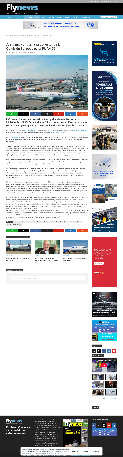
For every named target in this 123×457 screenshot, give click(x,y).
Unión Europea (55, 133)
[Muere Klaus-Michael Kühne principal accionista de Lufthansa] (47, 247)
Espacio (51, 17)
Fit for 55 (63, 133)
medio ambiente (45, 41)
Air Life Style (86, 17)
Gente (37, 256)
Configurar (96, 451)
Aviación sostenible (25, 41)
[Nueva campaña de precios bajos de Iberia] (18, 247)
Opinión (9, 17)
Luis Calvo (32, 52)
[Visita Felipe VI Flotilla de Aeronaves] (111, 377)
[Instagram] (99, 351)
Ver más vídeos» (112, 402)
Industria (19, 17)
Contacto (18, 1)
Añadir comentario (22, 52)
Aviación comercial (31, 17)
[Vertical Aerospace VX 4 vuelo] (111, 392)
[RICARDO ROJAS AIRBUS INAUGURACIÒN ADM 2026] (98, 377)
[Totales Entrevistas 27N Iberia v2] (98, 392)
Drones (59, 17)
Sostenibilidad (56, 41)
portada (9, 224)
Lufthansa (65, 222)
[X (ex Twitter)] (94, 351)
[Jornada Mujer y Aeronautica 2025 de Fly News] (111, 384)
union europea (17, 224)
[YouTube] (114, 351)
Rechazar (86, 451)
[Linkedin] (109, 351)
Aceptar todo (75, 451)
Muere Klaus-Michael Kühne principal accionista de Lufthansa (46, 259)
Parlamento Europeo (76, 222)
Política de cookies (53, 453)
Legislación (36, 41)
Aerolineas (9, 256)
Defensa (43, 17)
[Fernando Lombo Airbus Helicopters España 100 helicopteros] (98, 384)
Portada (8, 35)
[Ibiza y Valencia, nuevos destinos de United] (75, 247)
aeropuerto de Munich (20, 222)
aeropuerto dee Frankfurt (35, 222)
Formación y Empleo (71, 17)
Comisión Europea (49, 222)
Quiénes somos (10, 1)
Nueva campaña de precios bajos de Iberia (18, 259)
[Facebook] (104, 351)
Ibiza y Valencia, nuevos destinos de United (74, 259)
